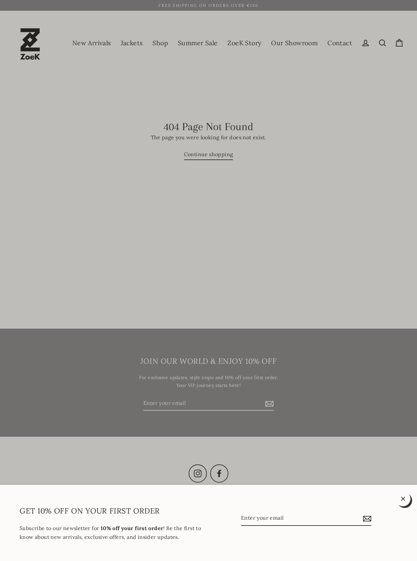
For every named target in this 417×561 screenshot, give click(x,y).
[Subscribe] (366, 518)
